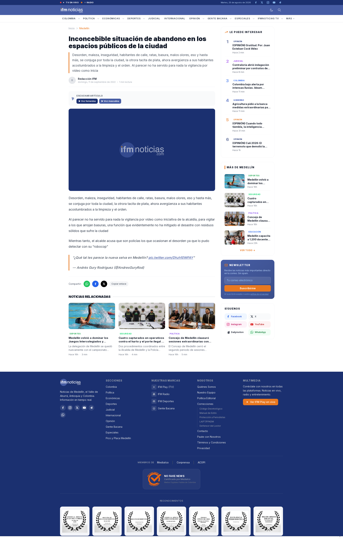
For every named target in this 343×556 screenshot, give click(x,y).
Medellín (84, 28)
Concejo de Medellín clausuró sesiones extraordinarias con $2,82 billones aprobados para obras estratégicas (189, 343)
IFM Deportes (166, 401)
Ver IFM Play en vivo (262, 401)
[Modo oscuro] (271, 10)
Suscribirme (248, 288)
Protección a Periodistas (212, 417)
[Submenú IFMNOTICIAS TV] (282, 19)
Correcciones (205, 403)
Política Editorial (206, 398)
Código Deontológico (211, 408)
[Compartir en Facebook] (95, 284)
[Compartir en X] (104, 284)
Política (89, 18)
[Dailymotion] (91, 408)
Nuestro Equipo (206, 392)
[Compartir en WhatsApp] (87, 284)
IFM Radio (164, 394)
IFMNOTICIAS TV (268, 18)
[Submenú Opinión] (203, 19)
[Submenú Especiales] (254, 19)
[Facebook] (63, 408)
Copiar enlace (118, 283)
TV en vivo (72, 2)
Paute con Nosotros (209, 436)
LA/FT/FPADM (207, 421)
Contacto (202, 431)
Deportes (134, 18)
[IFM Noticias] (70, 382)
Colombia (69, 18)
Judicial (154, 18)
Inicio (72, 28)
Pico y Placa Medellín (118, 438)
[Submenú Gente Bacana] (231, 19)
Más (289, 18)
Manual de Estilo (208, 413)
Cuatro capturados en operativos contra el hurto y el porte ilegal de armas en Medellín (142, 341)
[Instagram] (70, 408)
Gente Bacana (217, 18)
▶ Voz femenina (87, 101)
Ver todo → (247, 250)
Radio (90, 2)
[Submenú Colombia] (79, 19)
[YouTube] (84, 408)
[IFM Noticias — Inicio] (71, 10)
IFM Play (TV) (166, 386)
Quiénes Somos (206, 386)
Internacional (174, 18)
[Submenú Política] (98, 19)
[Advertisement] (171, 546)
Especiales (242, 18)
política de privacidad (259, 294)
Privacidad (203, 448)
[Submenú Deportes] (144, 19)
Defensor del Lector (210, 425)
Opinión (194, 18)
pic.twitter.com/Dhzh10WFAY (170, 257)
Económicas (111, 18)
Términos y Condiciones (211, 442)
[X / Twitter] (77, 408)
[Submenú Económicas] (123, 19)
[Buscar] (279, 10)
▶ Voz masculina (110, 101)
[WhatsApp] (63, 415)
